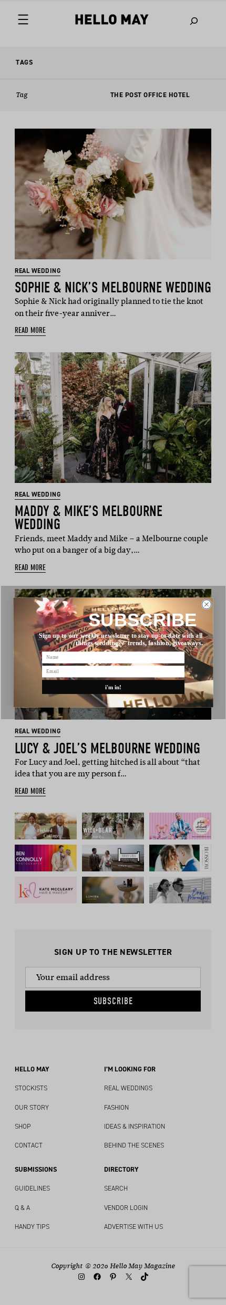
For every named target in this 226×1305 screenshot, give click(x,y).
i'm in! (113, 686)
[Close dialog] (206, 604)
